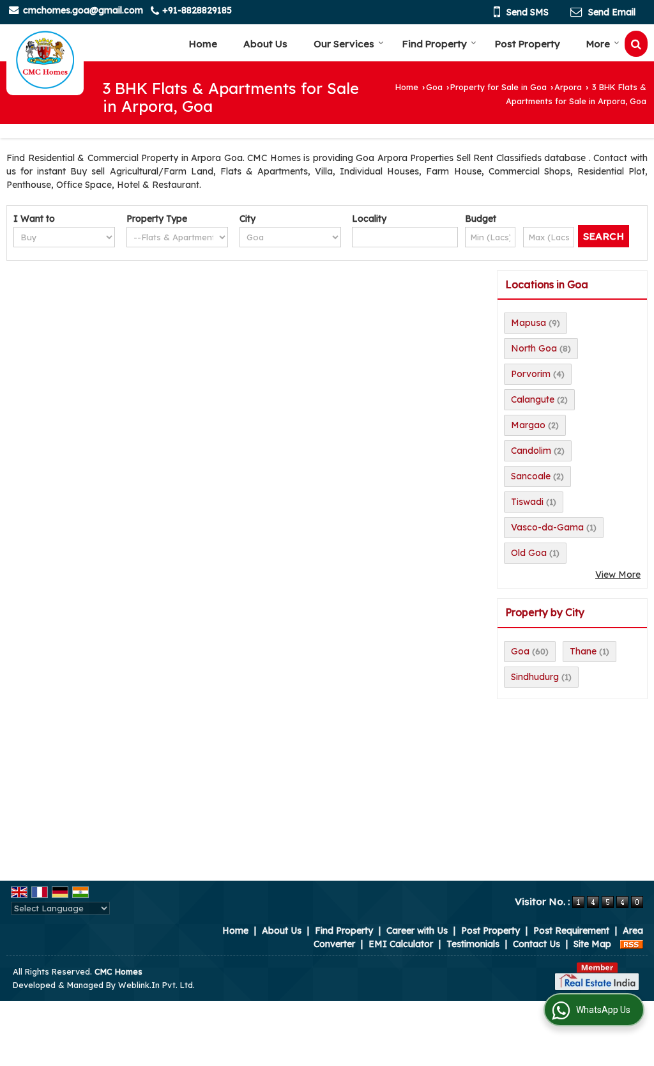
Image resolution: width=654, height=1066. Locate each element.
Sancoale (531, 476)
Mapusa (528, 322)
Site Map (592, 944)
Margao (528, 425)
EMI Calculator (401, 944)
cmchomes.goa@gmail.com (83, 10)
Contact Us (536, 944)
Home (203, 44)
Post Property (527, 44)
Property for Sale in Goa (498, 87)
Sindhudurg (535, 677)
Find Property (434, 44)
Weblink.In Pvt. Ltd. (156, 985)
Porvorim (531, 374)
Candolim (531, 450)
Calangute (532, 399)
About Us (265, 44)
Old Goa (529, 553)
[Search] (636, 44)
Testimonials (472, 944)
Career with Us (417, 930)
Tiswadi (527, 501)
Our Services (344, 44)
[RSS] (631, 944)
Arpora (568, 87)
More (598, 44)
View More (618, 574)
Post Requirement (571, 930)
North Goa (534, 348)
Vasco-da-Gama (547, 527)
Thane (583, 651)
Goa (434, 87)
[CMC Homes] (45, 60)
